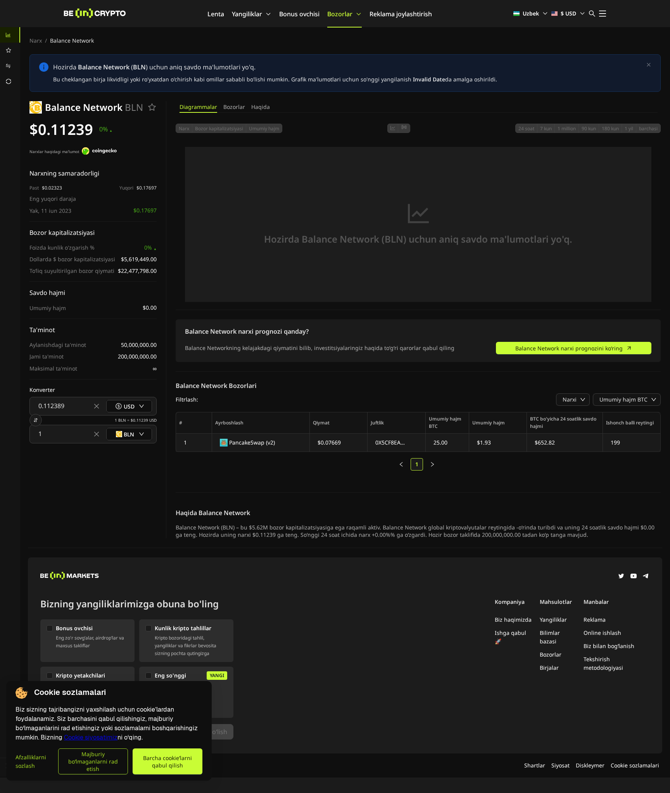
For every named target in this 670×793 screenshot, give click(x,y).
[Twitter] (621, 576)
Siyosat (560, 765)
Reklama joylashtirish (401, 14)
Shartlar (534, 765)
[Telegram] (646, 576)
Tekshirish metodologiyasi (603, 663)
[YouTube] (633, 576)
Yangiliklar (247, 14)
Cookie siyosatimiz (90, 737)
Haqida (260, 106)
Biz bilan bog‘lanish (609, 646)
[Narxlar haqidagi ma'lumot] (99, 152)
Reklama (595, 619)
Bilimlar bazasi (550, 637)
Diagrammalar (198, 106)
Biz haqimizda (513, 619)
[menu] (10, 58)
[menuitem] (10, 35)
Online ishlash (602, 632)
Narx (35, 40)
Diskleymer (590, 765)
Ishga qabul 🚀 (510, 637)
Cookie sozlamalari (635, 765)
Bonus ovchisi (299, 14)
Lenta (215, 14)
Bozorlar (339, 14)
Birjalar (549, 667)
